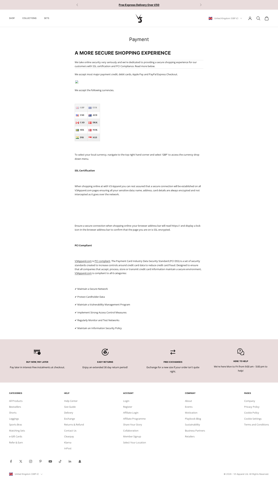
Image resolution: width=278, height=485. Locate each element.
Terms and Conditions (256, 424)
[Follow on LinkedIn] (70, 461)
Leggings (14, 418)
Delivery (68, 412)
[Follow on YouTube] (50, 461)
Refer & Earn (16, 442)
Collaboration (130, 430)
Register (127, 406)
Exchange (69, 418)
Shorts (12, 412)
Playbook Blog (193, 418)
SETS (46, 18)
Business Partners (195, 430)
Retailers (190, 436)
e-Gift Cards (15, 436)
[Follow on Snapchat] (80, 461)
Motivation (191, 412)
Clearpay (69, 436)
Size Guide (70, 406)
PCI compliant (102, 261)
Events (189, 406)
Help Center (71, 401)
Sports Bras (15, 424)
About (188, 401)
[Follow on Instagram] (31, 461)
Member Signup (132, 436)
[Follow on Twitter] (21, 461)
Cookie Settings (253, 418)
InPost (67, 448)
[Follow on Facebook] (11, 461)
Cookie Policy (251, 412)
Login (126, 401)
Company (249, 401)
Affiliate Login (130, 412)
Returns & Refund (74, 424)
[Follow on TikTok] (60, 461)
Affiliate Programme (134, 418)
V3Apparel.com (83, 261)
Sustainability (192, 424)
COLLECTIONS (29, 18)
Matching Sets (17, 430)
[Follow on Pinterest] (40, 461)
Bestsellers (15, 406)
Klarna (67, 442)
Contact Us (70, 430)
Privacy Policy (251, 406)
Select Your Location (134, 442)
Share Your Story (132, 424)
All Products (16, 401)
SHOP (12, 18)
